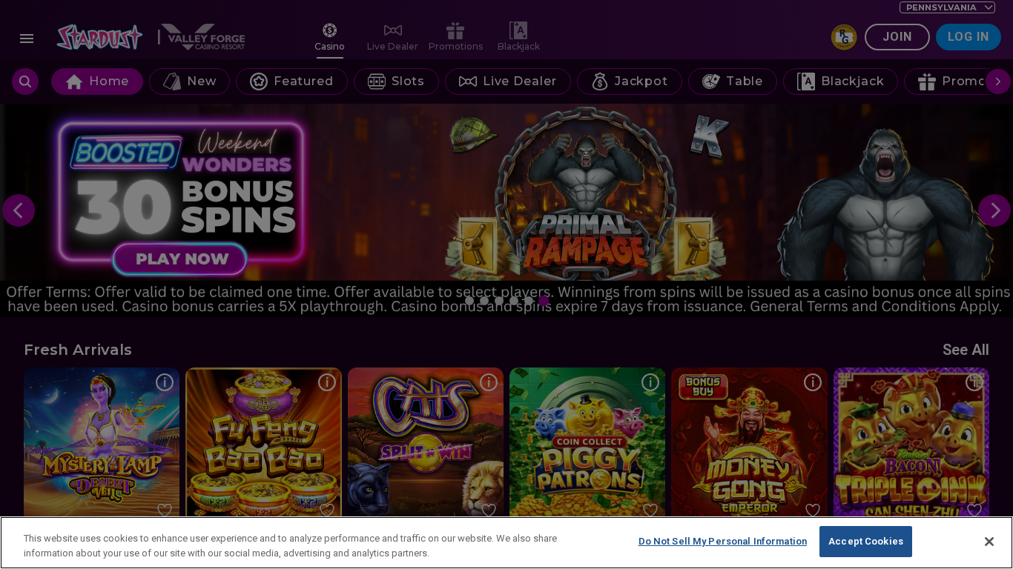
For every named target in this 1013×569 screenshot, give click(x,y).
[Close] (989, 541)
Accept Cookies (865, 541)
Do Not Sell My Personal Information (723, 541)
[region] (506, 542)
